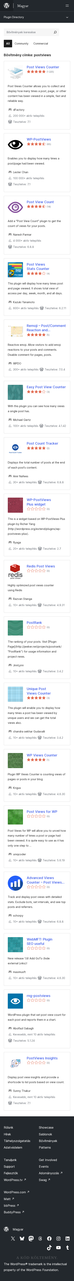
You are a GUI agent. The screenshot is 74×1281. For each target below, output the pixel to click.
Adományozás (51, 1173)
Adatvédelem (13, 1147)
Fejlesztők (11, 1173)
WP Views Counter (42, 755)
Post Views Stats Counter (38, 266)
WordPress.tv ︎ (15, 1180)
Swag (44, 1180)
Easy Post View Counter (46, 387)
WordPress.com (17, 1192)
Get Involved (48, 1160)
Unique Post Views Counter (39, 691)
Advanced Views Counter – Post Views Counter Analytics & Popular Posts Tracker (45, 880)
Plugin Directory (14, 17)
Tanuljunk (10, 1160)
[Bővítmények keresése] (55, 32)
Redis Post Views (41, 566)
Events (44, 1166)
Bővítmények (48, 1141)
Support (9, 1166)
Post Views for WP (42, 812)
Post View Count (40, 202)
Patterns (45, 1147)
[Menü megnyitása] (68, 5)
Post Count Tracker (42, 443)
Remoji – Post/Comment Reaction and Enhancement (46, 328)
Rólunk (8, 1127)
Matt (9, 1199)
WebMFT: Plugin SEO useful (39, 941)
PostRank (34, 623)
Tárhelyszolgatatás (17, 1141)
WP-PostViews (39, 139)
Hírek (7, 1134)
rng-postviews (38, 996)
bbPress (11, 1205)
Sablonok (45, 1134)
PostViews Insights (42, 1058)
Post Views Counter (43, 67)
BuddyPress (14, 1212)
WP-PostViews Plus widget (39, 502)
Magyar (18, 1229)
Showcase (46, 1127)
